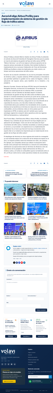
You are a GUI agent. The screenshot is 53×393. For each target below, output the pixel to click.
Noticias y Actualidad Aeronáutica (23, 10)
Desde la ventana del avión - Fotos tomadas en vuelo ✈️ (11, 326)
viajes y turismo (42, 248)
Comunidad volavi (32, 362)
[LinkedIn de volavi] (14, 364)
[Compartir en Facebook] (34, 51)
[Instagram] (19, 263)
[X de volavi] (8, 364)
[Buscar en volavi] (3, 4)
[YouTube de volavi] (11, 364)
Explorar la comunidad (10, 336)
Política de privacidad (24, 390)
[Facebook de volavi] (5, 364)
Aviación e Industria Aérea (10, 10)
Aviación (30, 355)
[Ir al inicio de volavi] (8, 352)
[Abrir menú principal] (49, 3)
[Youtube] (22, 263)
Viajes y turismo (31, 352)
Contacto (30, 364)
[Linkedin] (24, 263)
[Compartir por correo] (44, 51)
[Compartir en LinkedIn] (41, 51)
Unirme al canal (41, 336)
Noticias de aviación (32, 357)
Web (7, 302)
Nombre (9, 295)
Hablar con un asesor (8, 381)
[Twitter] (14, 263)
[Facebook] (17, 263)
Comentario (9, 279)
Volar (3, 13)
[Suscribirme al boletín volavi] (50, 376)
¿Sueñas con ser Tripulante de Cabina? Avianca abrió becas (10, 331)
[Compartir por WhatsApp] (30, 51)
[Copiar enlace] (47, 51)
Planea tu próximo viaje (33, 359)
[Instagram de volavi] (2, 364)
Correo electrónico (32, 295)
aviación (35, 248)
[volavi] (26, 4)
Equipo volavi (7, 25)
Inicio (3, 10)
